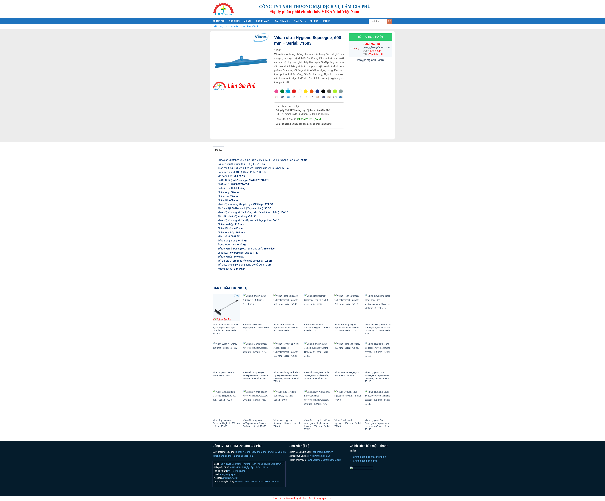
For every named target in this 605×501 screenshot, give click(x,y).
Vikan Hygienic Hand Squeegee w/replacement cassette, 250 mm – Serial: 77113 (377, 377)
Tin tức (314, 21)
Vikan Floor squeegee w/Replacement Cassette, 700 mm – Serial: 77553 (255, 423)
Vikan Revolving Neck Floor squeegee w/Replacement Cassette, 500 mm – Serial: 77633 (287, 377)
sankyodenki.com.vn (322, 452)
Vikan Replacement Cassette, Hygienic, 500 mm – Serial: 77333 (226, 423)
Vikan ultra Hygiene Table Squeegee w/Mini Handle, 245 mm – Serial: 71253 (316, 375)
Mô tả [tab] (218, 150)
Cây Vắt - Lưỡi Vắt (250, 26)
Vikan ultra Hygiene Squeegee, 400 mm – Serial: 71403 (287, 423)
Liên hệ (326, 21)
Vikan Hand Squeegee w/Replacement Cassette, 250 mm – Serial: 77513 (347, 327)
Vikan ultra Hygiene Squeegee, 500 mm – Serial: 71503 (256, 327)
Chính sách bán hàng (365, 460)
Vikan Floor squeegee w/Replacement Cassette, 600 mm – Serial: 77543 (255, 375)
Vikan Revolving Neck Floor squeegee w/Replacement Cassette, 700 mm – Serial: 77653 (378, 329)
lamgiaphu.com (229, 478)
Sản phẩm (234, 26)
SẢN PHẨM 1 (262, 21)
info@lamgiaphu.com (370, 60)
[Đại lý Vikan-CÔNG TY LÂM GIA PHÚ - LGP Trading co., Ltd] (230, 9)
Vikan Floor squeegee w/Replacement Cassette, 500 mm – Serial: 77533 (286, 327)
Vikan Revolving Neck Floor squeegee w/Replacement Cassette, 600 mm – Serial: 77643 (317, 424)
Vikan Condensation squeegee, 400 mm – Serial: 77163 (347, 423)
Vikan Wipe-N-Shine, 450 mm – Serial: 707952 (224, 374)
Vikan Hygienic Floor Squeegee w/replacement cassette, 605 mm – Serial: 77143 (377, 424)
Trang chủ (219, 21)
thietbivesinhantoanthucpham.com (323, 460)
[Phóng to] (217, 86)
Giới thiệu (235, 21)
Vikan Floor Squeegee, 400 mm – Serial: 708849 (347, 374)
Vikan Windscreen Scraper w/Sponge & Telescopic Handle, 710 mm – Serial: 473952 (225, 329)
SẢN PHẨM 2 (281, 21)
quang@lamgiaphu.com (376, 47)
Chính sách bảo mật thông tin (369, 456)
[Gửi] (389, 21)
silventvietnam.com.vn (319, 456)
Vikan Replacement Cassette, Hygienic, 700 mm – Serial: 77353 (317, 327)
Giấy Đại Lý (300, 21)
